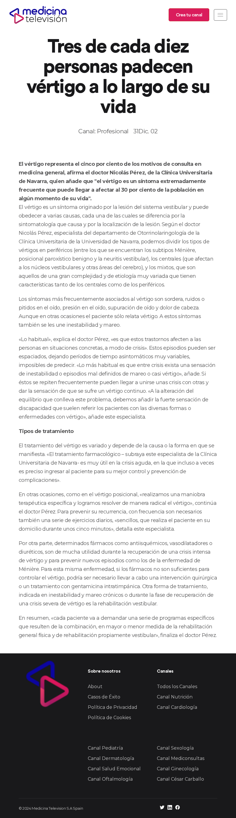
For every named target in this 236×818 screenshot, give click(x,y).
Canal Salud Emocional (114, 768)
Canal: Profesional (103, 131)
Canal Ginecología (178, 768)
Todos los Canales (177, 686)
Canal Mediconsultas (180, 758)
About (95, 686)
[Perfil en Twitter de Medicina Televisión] (162, 808)
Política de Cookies (109, 717)
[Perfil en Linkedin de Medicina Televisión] (170, 808)
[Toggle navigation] (220, 15)
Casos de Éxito (104, 697)
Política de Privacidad (112, 707)
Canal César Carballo (180, 779)
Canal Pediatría (105, 748)
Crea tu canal (189, 15)
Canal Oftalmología (110, 779)
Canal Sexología (175, 748)
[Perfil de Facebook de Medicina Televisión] (177, 808)
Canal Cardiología (177, 707)
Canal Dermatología (111, 758)
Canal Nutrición (175, 697)
